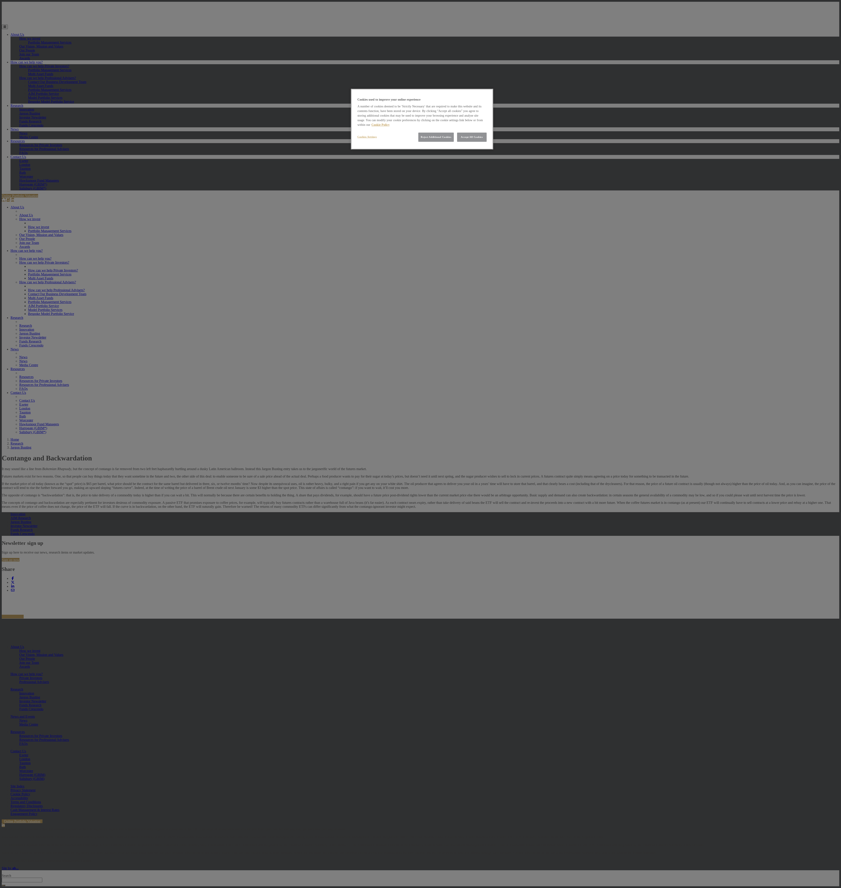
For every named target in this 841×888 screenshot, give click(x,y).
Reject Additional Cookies (436, 137)
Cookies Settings (367, 136)
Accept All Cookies (472, 137)
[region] (422, 119)
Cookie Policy (380, 124)
